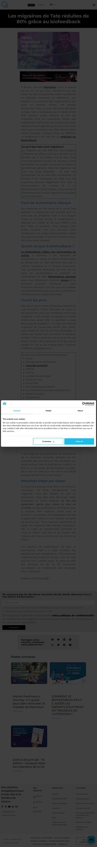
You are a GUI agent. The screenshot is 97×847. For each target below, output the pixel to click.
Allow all (79, 441)
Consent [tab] (16, 411)
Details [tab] (48, 411)
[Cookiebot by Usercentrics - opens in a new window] (84, 404)
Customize (46, 441)
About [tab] (80, 411)
